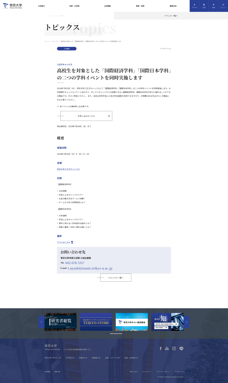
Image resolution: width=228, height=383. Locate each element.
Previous (42, 322)
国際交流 (173, 6)
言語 (204, 7)
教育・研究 (140, 6)
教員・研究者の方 (131, 358)
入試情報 (107, 6)
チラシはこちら (63, 242)
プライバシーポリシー (163, 372)
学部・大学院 (74, 6)
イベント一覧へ (171, 15)
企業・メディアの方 (112, 358)
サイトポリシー (147, 372)
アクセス (194, 7)
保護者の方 (96, 358)
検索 (213, 7)
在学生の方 (70, 358)
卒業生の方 (83, 358)
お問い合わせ (133, 372)
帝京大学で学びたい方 (53, 358)
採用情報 (47, 372)
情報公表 (57, 372)
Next (186, 322)
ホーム (47, 41)
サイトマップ (179, 372)
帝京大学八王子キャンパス (68, 169)
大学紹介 (41, 6)
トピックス (54, 41)
